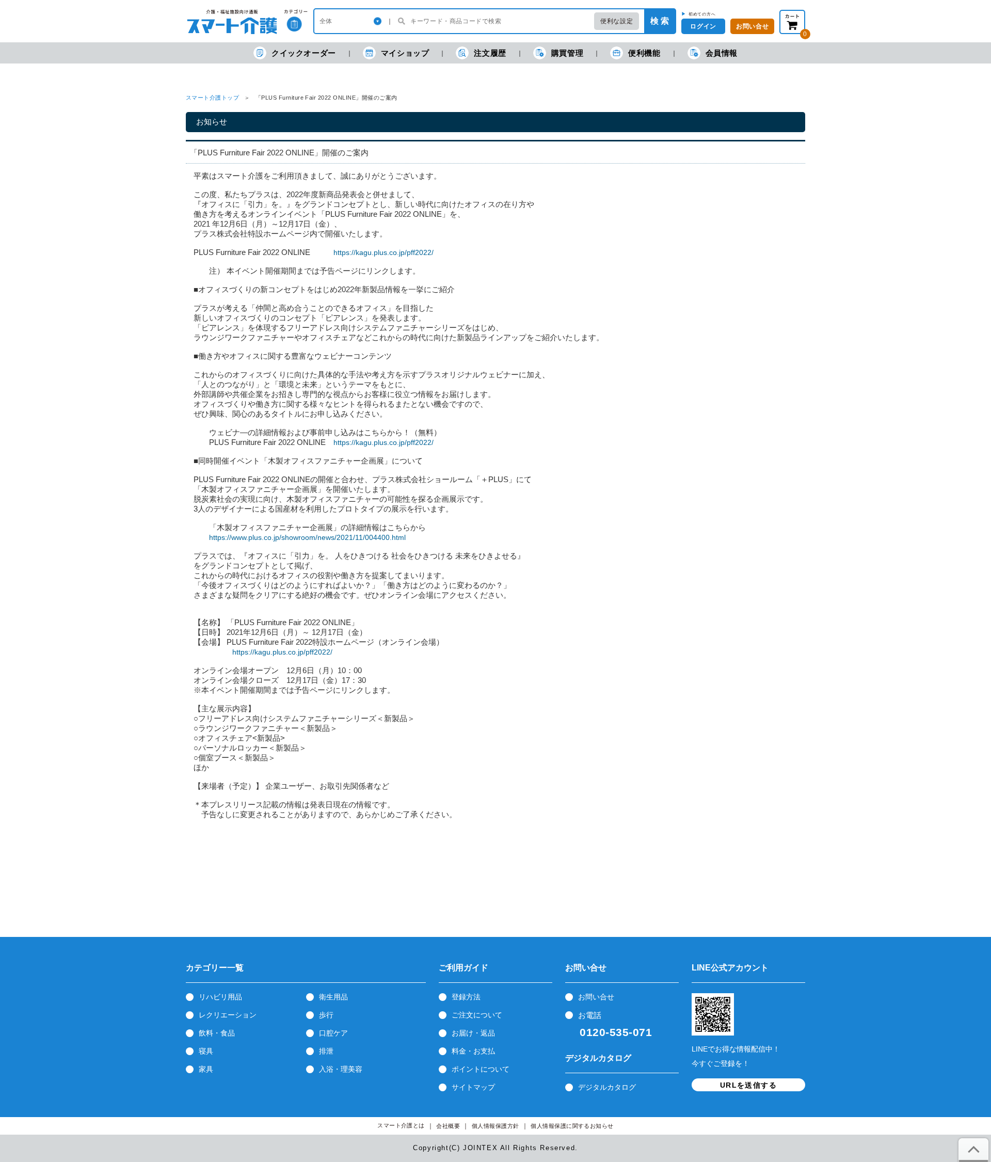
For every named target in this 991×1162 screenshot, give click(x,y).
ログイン (703, 26)
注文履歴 (490, 53)
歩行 (326, 1014)
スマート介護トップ (212, 97)
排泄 (326, 1051)
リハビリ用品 (220, 996)
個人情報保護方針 (495, 1126)
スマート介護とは (401, 1125)
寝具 (206, 1051)
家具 (206, 1069)
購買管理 (567, 53)
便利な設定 (616, 21)
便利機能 (644, 53)
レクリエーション (228, 1014)
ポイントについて (480, 1069)
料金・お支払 (473, 1051)
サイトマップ (473, 1087)
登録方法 (466, 996)
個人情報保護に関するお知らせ (572, 1126)
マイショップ (405, 53)
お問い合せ (596, 996)
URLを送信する (748, 1085)
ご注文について (477, 1014)
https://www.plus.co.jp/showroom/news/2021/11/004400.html (307, 537)
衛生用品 (333, 996)
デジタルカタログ (607, 1087)
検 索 (659, 21)
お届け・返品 (473, 1033)
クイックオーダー (303, 53)
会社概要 (448, 1126)
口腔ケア (333, 1033)
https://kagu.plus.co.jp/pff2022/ (383, 252)
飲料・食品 (217, 1033)
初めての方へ (702, 14)
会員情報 (722, 53)
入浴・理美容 (340, 1069)
